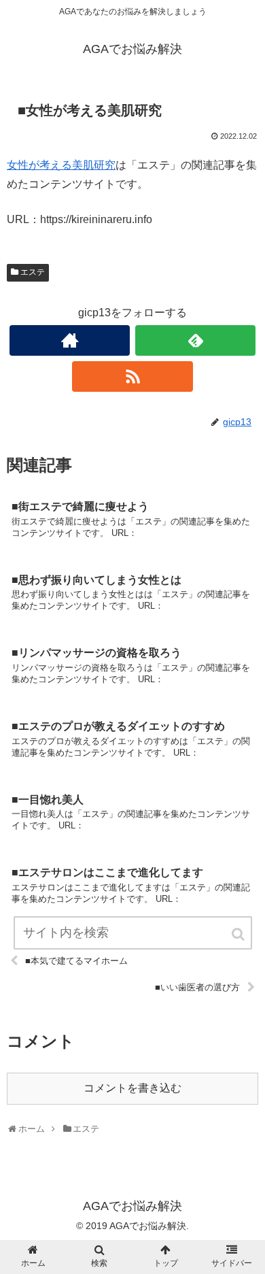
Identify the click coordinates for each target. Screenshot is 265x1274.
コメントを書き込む (132, 1088)
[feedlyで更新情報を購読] (195, 340)
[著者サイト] (70, 340)
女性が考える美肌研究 (61, 165)
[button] (239, 934)
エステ (32, 272)
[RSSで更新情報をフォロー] (132, 376)
